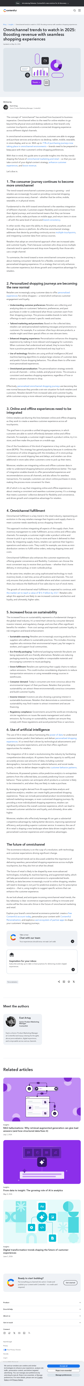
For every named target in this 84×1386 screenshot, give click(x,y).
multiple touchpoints (65, 232)
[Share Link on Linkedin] (64, 981)
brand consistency (51, 220)
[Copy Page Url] (59, 981)
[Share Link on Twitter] (74, 981)
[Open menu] (78, 10)
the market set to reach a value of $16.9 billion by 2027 (33, 593)
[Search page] (73, 10)
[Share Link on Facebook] (69, 981)
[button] (42, 962)
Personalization (12, 982)
